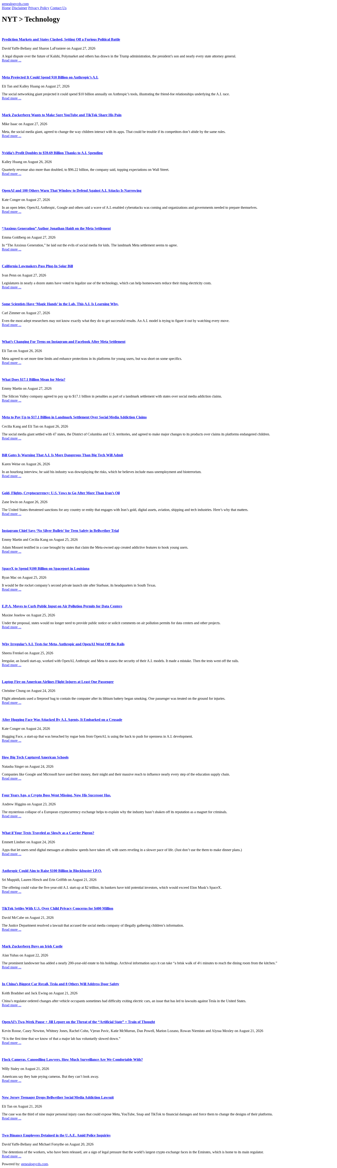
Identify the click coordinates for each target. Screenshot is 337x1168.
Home (6, 8)
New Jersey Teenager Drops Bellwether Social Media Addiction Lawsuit (58, 1097)
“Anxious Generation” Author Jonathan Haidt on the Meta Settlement (56, 228)
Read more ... (11, 60)
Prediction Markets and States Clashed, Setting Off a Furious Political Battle (61, 39)
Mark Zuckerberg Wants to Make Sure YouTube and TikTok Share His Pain (62, 115)
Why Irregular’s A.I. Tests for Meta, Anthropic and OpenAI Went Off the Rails (63, 644)
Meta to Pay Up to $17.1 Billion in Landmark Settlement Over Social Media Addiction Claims (74, 417)
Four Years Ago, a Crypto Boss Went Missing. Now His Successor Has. (56, 795)
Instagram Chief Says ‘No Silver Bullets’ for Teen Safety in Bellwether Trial (60, 531)
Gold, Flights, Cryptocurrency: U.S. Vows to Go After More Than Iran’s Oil (61, 493)
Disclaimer (19, 8)
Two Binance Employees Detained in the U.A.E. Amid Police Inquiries (56, 1135)
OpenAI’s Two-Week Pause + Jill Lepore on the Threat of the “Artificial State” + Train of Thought (78, 1022)
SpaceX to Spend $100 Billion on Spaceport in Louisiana (45, 568)
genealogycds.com (15, 4)
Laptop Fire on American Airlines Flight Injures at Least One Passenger (58, 682)
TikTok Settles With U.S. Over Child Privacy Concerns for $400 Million (57, 908)
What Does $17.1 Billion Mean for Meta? (33, 379)
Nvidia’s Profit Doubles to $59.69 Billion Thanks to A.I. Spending (52, 153)
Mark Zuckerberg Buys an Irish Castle (32, 946)
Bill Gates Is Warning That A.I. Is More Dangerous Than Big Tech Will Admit (62, 455)
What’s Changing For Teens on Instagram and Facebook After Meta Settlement (63, 342)
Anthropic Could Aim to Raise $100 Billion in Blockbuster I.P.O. (52, 871)
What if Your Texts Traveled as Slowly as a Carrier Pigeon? (48, 833)
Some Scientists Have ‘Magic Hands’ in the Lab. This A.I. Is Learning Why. (60, 304)
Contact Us (58, 8)
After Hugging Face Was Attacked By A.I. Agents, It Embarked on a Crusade (62, 720)
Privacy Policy (38, 8)
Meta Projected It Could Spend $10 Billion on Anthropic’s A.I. (50, 77)
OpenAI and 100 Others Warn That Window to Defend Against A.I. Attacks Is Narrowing (71, 190)
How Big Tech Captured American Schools (35, 757)
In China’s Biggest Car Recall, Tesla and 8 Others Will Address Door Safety (60, 984)
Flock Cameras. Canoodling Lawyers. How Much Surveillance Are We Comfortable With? (72, 1059)
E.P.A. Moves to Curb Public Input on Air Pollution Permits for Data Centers (62, 606)
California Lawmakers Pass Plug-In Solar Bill (37, 266)
